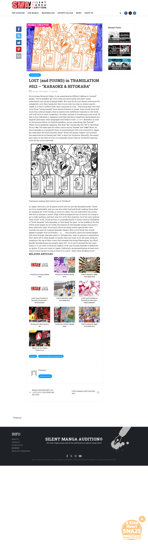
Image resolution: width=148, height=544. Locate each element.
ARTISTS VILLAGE (65, 13)
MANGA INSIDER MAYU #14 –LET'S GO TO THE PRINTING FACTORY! (43, 392)
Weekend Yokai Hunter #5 (39, 325)
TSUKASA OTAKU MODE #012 (64, 276)
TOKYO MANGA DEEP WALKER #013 (89, 325)
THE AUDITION (18, 13)
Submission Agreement (21, 451)
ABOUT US (88, 13)
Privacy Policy (17, 445)
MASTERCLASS (48, 13)
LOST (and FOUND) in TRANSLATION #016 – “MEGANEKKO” (89, 300)
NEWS (78, 13)
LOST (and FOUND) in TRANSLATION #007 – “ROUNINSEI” (39, 300)
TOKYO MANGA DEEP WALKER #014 (89, 276)
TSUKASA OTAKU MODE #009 (64, 325)
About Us (15, 439)
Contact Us (16, 442)
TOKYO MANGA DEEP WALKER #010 (83, 392)
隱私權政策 (15, 448)
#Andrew (33, 356)
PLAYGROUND (34, 75)
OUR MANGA (33, 13)
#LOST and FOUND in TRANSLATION (50, 356)
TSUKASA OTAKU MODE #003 (39, 276)
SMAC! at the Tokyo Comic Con (39, 349)
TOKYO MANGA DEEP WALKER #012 (64, 299)
